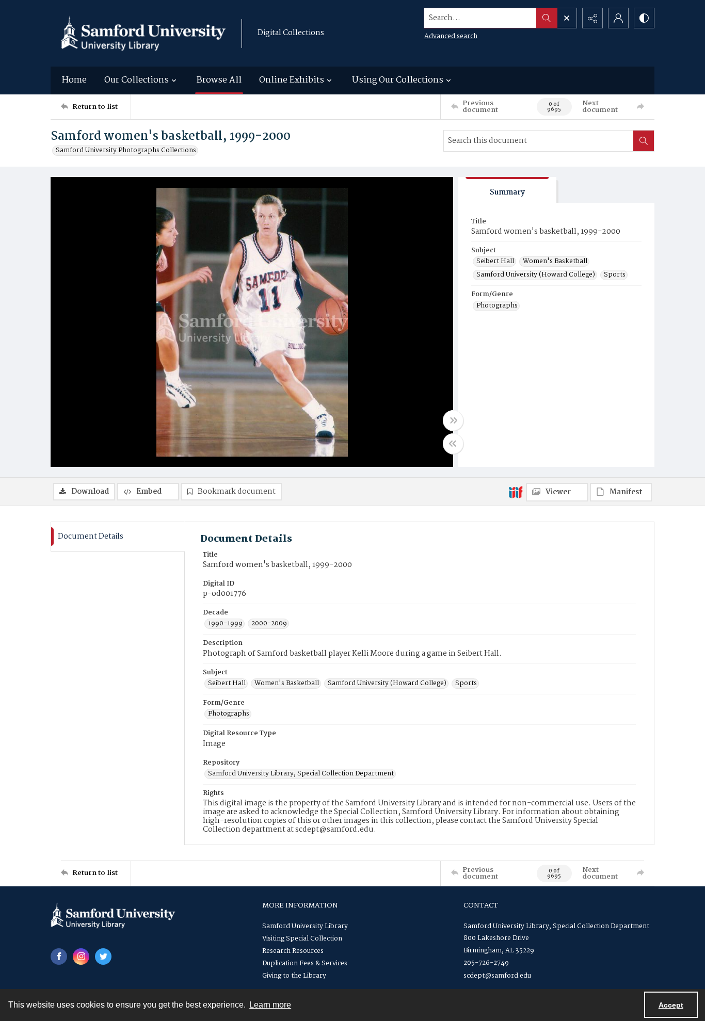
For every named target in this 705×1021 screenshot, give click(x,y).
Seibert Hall (495, 261)
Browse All (219, 80)
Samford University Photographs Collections (126, 150)
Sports (615, 275)
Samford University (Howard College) (535, 275)
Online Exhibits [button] (291, 80)
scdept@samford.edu (497, 975)
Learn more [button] (270, 1004)
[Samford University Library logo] (143, 33)
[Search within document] (643, 141)
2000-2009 (269, 624)
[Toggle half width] (453, 443)
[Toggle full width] (453, 420)
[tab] (507, 190)
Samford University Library (305, 926)
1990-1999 (225, 624)
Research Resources (293, 951)
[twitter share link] (103, 956)
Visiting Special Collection (302, 938)
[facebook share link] (59, 956)
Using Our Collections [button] (397, 80)
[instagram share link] (81, 956)
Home (74, 80)
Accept (671, 1005)
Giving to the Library (294, 975)
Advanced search (450, 36)
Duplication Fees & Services (304, 963)
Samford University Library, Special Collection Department (301, 774)
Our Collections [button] (136, 80)
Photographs (497, 306)
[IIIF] (515, 491)
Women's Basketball (555, 261)
